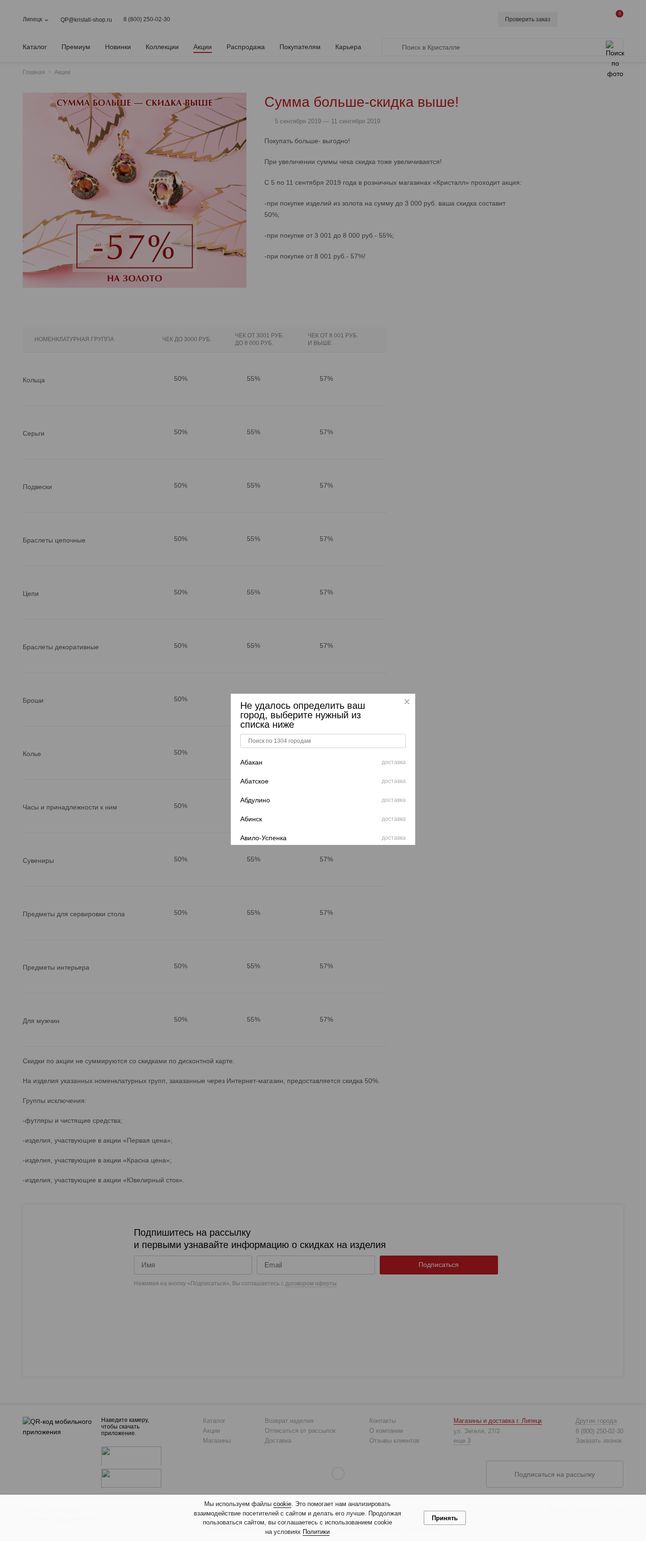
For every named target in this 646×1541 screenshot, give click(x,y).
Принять (445, 1518)
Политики (316, 1531)
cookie (282, 1503)
